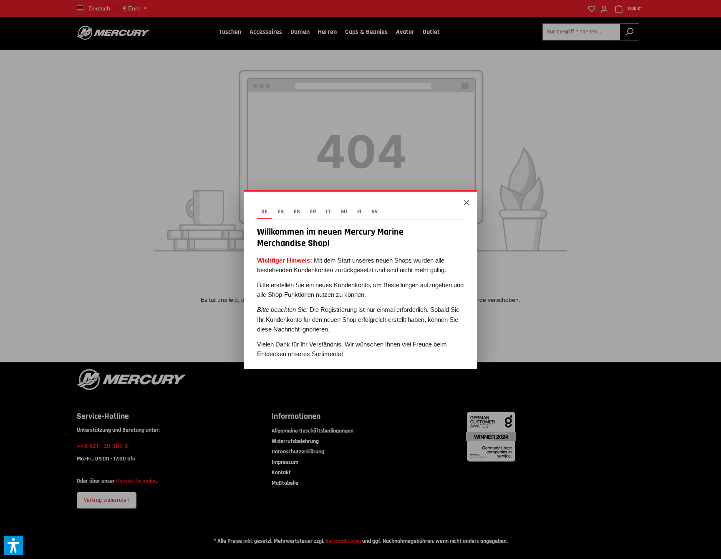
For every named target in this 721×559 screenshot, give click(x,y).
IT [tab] (328, 211)
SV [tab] (374, 211)
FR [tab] (313, 211)
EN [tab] (280, 211)
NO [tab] (344, 211)
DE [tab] (264, 211)
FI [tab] (359, 211)
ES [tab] (297, 211)
